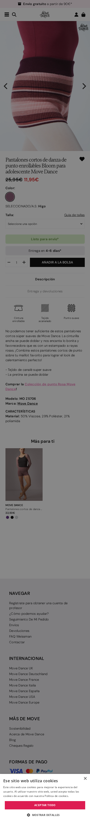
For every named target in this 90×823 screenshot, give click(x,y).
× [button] (85, 778)
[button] (45, 815)
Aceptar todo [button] (45, 805)
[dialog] (45, 798)
